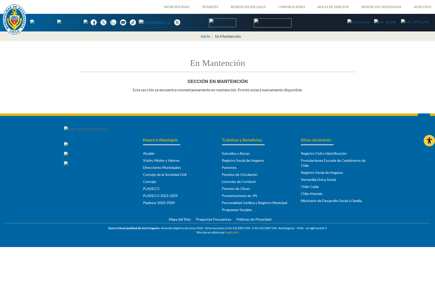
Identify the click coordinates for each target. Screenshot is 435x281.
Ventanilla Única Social (318, 179)
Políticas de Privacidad (253, 219)
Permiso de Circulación (240, 174)
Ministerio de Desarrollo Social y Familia (331, 200)
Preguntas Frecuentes (213, 219)
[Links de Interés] (43, 22)
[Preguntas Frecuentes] (70, 22)
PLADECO (151, 188)
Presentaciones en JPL (240, 195)
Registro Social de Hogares (243, 160)
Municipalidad (176, 7)
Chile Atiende (311, 193)
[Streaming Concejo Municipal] (273, 22)
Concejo (149, 181)
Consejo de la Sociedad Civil (165, 174)
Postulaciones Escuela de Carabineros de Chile (333, 163)
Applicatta (232, 232)
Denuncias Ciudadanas (381, 7)
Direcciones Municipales (162, 167)
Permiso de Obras (236, 188)
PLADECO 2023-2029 (160, 195)
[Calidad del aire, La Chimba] (222, 22)
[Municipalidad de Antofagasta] (14, 19)
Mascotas (422, 7)
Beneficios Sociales (248, 7)
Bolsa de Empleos (333, 7)
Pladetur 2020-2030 (159, 202)
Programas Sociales (237, 210)
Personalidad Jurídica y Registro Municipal (254, 202)
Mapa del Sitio (180, 219)
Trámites (210, 7)
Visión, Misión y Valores (161, 160)
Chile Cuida (310, 186)
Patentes (229, 167)
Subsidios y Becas (236, 153)
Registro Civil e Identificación (324, 153)
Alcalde (149, 153)
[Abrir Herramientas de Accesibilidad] (429, 140)
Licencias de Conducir (239, 181)
